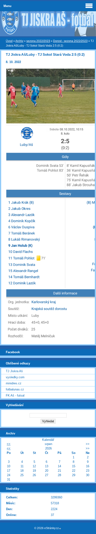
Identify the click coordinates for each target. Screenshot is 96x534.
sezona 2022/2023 (38, 41)
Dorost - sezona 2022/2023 (70, 41)
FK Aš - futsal (15, 395)
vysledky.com (15, 377)
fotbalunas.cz (15, 389)
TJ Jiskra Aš (14, 371)
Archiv (19, 41)
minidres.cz (13, 383)
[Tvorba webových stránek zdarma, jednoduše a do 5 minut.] (60, 528)
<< (8, 444)
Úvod (9, 41)
